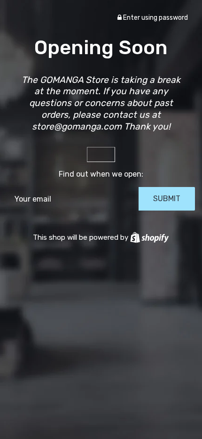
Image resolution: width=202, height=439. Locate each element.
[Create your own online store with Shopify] (149, 237)
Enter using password (155, 18)
